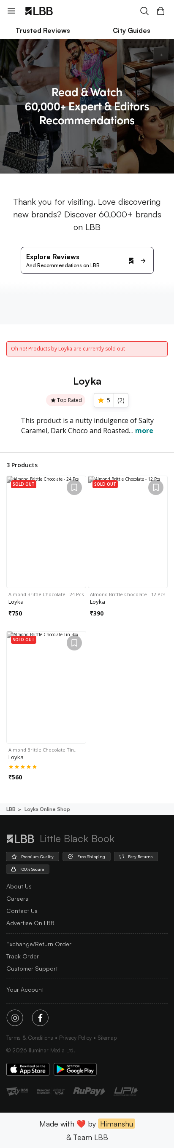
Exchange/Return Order (38, 943)
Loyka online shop (47, 809)
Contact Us (22, 910)
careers (17, 898)
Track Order (22, 956)
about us (19, 886)
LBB (11, 809)
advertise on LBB (30, 922)
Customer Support (32, 968)
